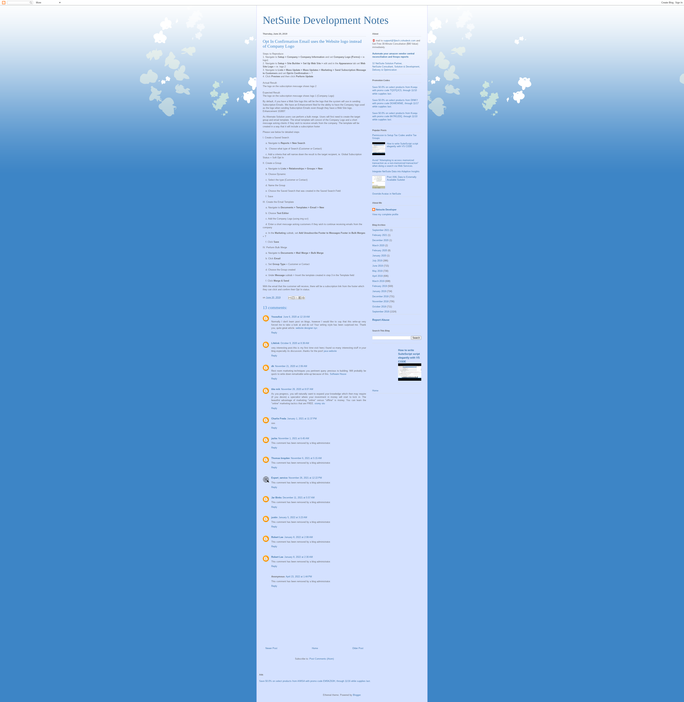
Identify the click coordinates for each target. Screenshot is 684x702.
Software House (338, 374)
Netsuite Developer (386, 209)
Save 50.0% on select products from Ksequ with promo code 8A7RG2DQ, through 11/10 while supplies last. (394, 116)
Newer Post (271, 648)
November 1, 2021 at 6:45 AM (293, 438)
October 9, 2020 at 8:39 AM (295, 343)
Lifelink (275, 343)
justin (274, 517)
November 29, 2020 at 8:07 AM (297, 389)
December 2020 (380, 240)
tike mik (275, 389)
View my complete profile (385, 214)
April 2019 (377, 276)
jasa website (330, 351)
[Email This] (290, 298)
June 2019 (377, 265)
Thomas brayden (280, 458)
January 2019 (379, 291)
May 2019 (377, 271)
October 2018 (379, 306)
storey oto (320, 403)
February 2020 (379, 250)
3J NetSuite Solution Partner (386, 63)
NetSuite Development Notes (325, 20)
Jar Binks (276, 497)
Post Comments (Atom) (321, 658)
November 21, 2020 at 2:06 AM (291, 366)
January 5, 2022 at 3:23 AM (293, 517)
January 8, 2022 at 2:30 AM (298, 557)
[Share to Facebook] (300, 298)
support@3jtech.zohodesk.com (400, 40)
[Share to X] (296, 298)
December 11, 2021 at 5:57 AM (299, 497)
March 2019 (378, 281)
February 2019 (379, 286)
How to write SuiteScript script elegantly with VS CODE (402, 145)
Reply (274, 332)
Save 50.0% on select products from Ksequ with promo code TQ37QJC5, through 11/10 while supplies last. (394, 90)
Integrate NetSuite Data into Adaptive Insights (395, 171)
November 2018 (380, 301)
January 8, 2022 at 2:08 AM (298, 537)
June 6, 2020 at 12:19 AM (296, 316)
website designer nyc (306, 328)
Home (315, 648)
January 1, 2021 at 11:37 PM (302, 418)
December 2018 (380, 296)
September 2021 (380, 230)
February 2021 (379, 235)
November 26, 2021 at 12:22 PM (305, 477)
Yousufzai (276, 316)
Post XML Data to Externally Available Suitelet (401, 178)
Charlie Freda (278, 418)
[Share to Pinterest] (303, 298)
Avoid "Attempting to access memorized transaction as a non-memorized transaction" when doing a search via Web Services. (395, 163)
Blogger (357, 695)
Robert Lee (277, 537)
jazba (274, 438)
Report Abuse (380, 319)
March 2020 (378, 245)
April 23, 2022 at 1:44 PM (299, 576)
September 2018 (380, 311)
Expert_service (279, 477)
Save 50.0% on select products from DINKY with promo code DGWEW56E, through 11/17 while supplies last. (395, 103)
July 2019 (377, 260)
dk (272, 366)
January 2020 (379, 255)
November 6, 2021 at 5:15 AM (306, 458)
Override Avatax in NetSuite (386, 193)
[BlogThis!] (293, 298)
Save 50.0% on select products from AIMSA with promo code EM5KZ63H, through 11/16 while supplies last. (315, 681)
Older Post (357, 648)
